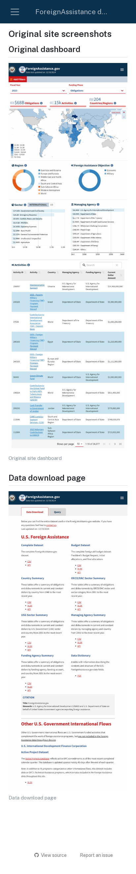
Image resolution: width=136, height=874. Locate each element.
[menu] (14, 11)
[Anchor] (86, 48)
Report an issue (96, 855)
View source (53, 855)
